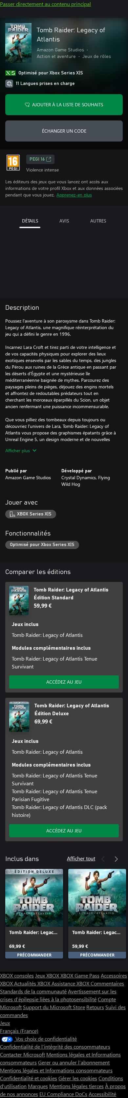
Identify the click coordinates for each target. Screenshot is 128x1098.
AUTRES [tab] (98, 221)
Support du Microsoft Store (54, 1007)
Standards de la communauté (33, 991)
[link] (34, 913)
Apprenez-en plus (74, 195)
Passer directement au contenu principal (45, 3)
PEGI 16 (37, 159)
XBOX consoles (17, 975)
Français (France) (19, 1030)
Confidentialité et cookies (28, 1078)
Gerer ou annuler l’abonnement (74, 1062)
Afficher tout (81, 858)
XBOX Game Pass (79, 975)
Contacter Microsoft (22, 1054)
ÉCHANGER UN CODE (64, 131)
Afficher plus (17, 450)
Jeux (5, 1022)
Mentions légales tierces (76, 1086)
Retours (95, 1007)
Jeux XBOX (47, 975)
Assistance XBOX (71, 983)
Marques (38, 1086)
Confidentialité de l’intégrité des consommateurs (55, 1046)
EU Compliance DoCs (63, 1093)
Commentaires (107, 983)
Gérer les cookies (77, 1078)
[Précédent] (103, 859)
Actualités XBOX (33, 983)
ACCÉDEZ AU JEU (64, 682)
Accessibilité (102, 1093)
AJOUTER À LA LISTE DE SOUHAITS (67, 104)
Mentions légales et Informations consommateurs (56, 1070)
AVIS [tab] (64, 221)
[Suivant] (116, 859)
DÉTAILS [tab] (30, 221)
